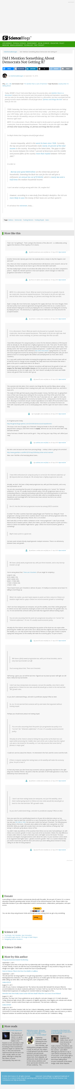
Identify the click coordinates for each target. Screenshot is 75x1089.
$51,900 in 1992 (21, 822)
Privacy (33, 1076)
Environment (32, 43)
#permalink (62, 252)
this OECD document (42, 351)
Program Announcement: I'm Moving (15, 960)
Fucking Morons (28, 220)
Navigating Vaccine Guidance (13, 939)
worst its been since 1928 (46, 143)
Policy (61, 43)
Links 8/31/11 (6, 982)
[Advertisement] (37, 17)
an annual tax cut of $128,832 (31, 177)
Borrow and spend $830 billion (23, 172)
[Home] (14, 38)
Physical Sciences (19, 43)
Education (54, 43)
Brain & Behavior (16, 45)
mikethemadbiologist (10, 52)
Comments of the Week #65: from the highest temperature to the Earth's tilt (61, 1032)
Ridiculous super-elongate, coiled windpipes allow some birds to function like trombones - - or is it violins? (36, 1033)
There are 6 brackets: (30, 572)
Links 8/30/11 (6, 1005)
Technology (28, 45)
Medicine (5, 45)
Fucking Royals (39, 220)
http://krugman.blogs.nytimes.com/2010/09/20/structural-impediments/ (29, 424)
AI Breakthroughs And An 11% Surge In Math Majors (21, 937)
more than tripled (43, 153)
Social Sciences (43, 43)
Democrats (18, 220)
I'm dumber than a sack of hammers (35, 84)
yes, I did (8, 84)
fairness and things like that (52, 100)
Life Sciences (7, 43)
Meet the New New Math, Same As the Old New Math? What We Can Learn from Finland (31, 993)
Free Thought (39, 45)
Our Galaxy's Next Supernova (12, 1030)
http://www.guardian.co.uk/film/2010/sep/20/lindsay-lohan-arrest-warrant (30, 452)
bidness (10, 220)
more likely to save (17, 198)
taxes (47, 220)
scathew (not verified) (41, 442)
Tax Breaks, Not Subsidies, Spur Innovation (18, 935)
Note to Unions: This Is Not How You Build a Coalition (20, 971)
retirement (23, 206)
